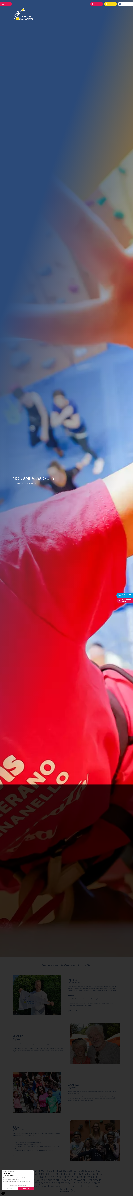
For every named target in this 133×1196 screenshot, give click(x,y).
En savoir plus (74, 1011)
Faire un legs (111, 4)
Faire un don (98, 4)
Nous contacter (126, 4)
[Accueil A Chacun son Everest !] (24, 14)
